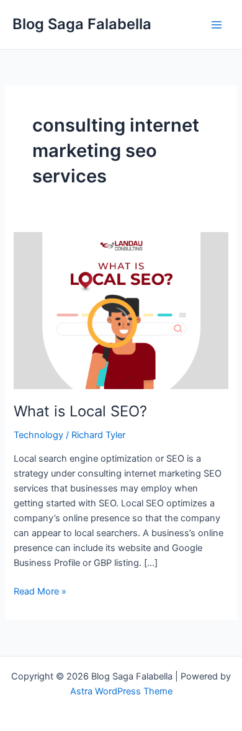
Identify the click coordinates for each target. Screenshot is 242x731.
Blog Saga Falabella (81, 24)
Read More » (40, 590)
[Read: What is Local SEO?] (121, 309)
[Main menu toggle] (217, 25)
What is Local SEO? (80, 411)
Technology (38, 435)
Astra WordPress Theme (121, 691)
